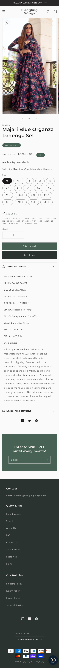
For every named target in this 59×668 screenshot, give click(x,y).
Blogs (9, 564)
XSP (19, 181)
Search (10, 521)
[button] (3, 11)
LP (27, 188)
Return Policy (13, 591)
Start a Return (13, 549)
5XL (33, 202)
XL (38, 188)
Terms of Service (14, 605)
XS (7, 181)
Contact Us (12, 542)
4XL (8, 202)
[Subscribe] (46, 459)
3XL (33, 195)
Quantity (6, 229)
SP (40, 181)
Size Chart (11, 213)
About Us (11, 528)
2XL (8, 195)
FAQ (8, 535)
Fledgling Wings (25, 662)
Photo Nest (11, 557)
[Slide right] (36, 118)
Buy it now (29, 255)
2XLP (20, 195)
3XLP (46, 195)
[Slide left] (22, 118)
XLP (50, 188)
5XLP (46, 202)
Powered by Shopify (37, 662)
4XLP (20, 202)
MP (7, 188)
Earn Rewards (13, 514)
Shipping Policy (14, 584)
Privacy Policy (13, 598)
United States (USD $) (27, 639)
